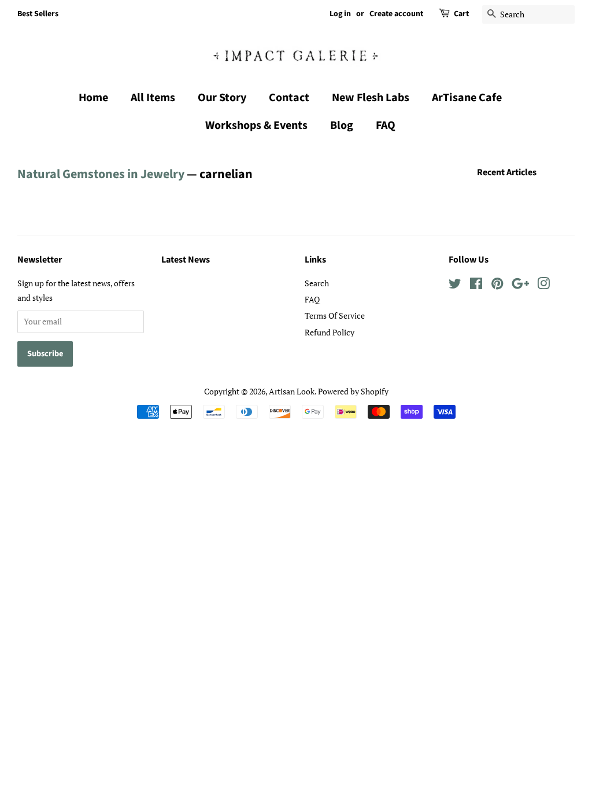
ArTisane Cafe (467, 98)
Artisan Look (291, 391)
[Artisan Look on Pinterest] (497, 285)
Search (317, 283)
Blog (341, 125)
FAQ (385, 125)
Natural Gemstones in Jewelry (100, 174)
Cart (461, 14)
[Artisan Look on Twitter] (455, 285)
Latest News (185, 259)
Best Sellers (37, 14)
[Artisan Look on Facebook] (476, 285)
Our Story (222, 98)
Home (93, 98)
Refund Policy (329, 332)
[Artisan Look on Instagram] (543, 285)
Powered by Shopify (353, 391)
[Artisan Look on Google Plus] (520, 285)
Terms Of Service (335, 315)
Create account (396, 14)
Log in (340, 14)
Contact (289, 98)
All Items (153, 98)
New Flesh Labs (370, 98)
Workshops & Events (256, 125)
